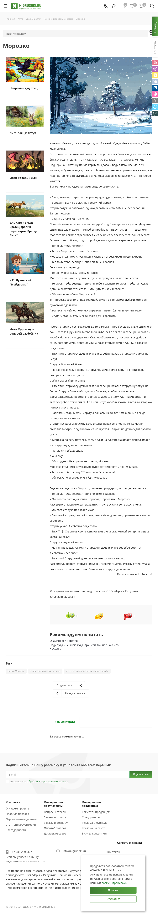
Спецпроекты (91, 817)
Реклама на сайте (93, 828)
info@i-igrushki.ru (74, 851)
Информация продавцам (91, 804)
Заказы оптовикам (56, 817)
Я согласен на (39, 781)
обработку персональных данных (47, 781)
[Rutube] (155, 69)
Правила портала (17, 814)
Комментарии (65, 722)
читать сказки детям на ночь (45, 671)
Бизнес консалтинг (94, 833)
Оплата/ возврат (55, 828)
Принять (113, 890)
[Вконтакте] (155, 81)
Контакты (113, 852)
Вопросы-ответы (55, 812)
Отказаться (113, 899)
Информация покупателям (53, 804)
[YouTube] (155, 62)
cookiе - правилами (114, 883)
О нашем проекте (17, 808)
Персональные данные (21, 819)
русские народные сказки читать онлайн (87, 671)
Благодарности (16, 830)
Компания (13, 802)
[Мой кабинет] (114, 6)
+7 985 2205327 (22, 852)
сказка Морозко (16, 671)
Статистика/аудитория (21, 824)
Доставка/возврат (56, 833)
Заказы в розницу (56, 822)
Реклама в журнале (94, 822)
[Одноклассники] (155, 75)
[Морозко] (101, 95)
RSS (151, 32)
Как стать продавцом (96, 812)
